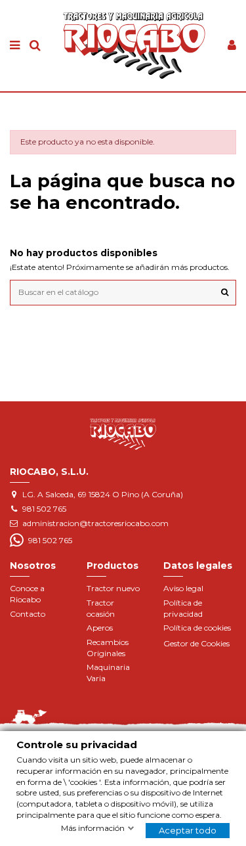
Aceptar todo (187, 830)
